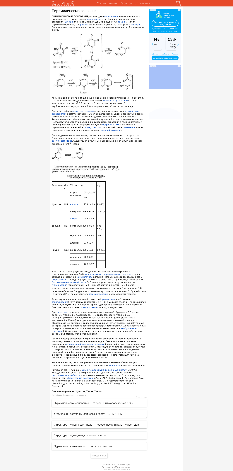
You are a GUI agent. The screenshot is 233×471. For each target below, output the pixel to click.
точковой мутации (110, 130)
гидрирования (59, 285)
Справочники (144, 3)
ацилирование (89, 307)
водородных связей (83, 111)
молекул (135, 24)
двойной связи (78, 282)
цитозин (69, 21)
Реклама (106, 467)
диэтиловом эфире (62, 140)
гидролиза (114, 365)
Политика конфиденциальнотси (116, 469)
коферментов (94, 19)
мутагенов (129, 127)
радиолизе (62, 312)
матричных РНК (110, 124)
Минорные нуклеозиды (115, 100)
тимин (121, 21)
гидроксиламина (112, 274)
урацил (84, 24)
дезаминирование (98, 294)
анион (73, 218)
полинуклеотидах (93, 127)
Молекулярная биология (80, 378)
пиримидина (111, 16)
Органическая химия (92, 370)
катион (74, 204)
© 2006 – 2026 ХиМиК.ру (116, 464)
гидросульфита (93, 274)
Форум (101, 3)
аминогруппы (85, 276)
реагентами (108, 299)
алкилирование (60, 302)
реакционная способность (66, 375)
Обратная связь (122, 467)
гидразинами (59, 279)
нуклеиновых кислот (115, 370)
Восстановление (60, 282)
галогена (126, 274)
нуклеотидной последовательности (85, 344)
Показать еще (99, 455)
